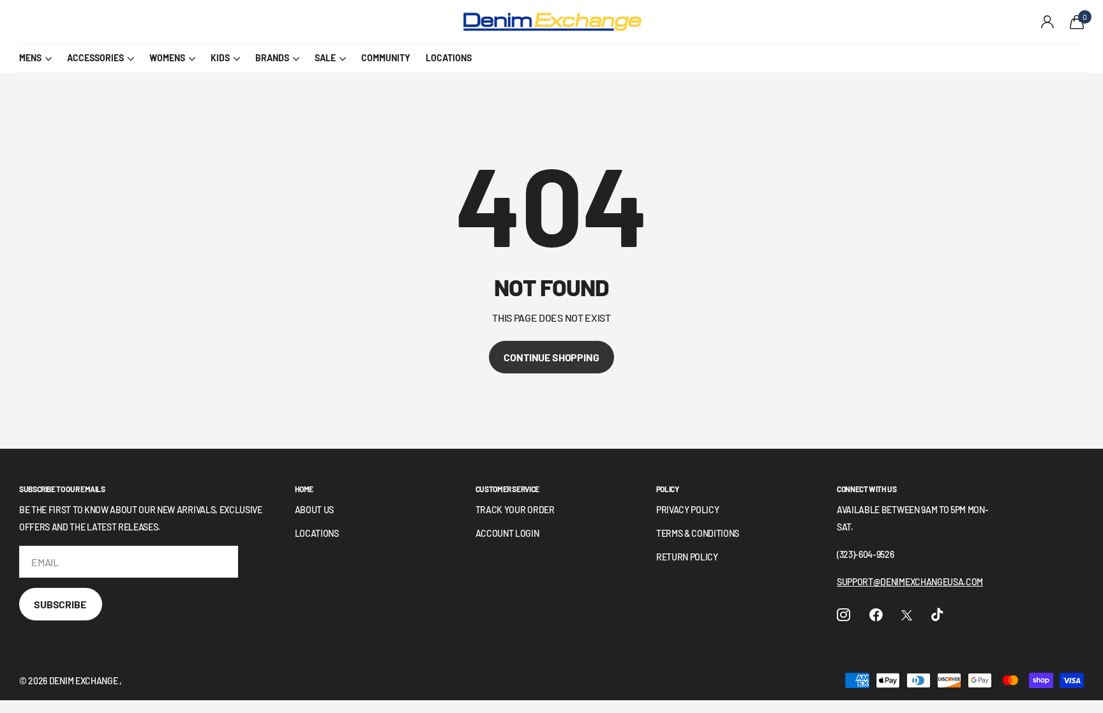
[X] (906, 615)
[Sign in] (1047, 22)
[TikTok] (937, 615)
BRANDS (272, 57)
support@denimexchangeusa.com (910, 581)
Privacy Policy (687, 509)
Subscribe (60, 604)
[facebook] (876, 615)
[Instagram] (843, 615)
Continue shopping (551, 357)
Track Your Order (515, 509)
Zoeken (249, 22)
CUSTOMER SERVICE (507, 488)
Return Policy (687, 557)
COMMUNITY (385, 57)
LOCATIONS (449, 57)
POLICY (667, 488)
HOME (304, 488)
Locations (317, 533)
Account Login (507, 533)
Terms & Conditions (697, 533)
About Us (314, 509)
